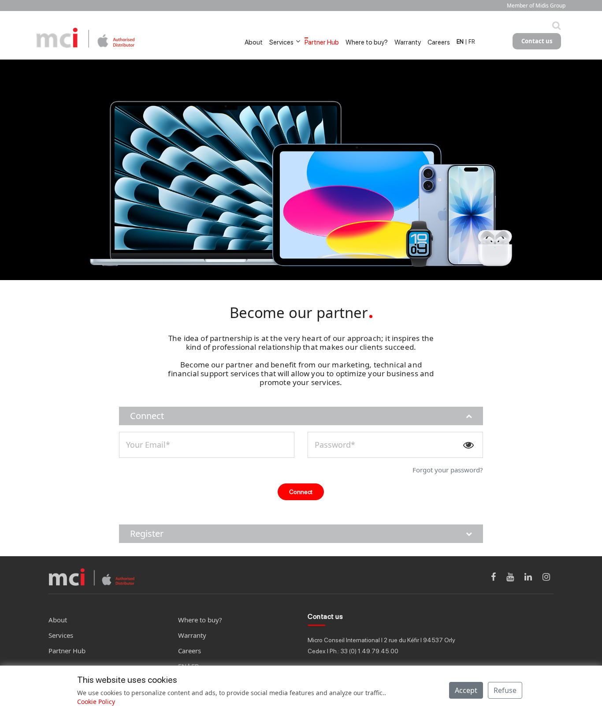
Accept (466, 690)
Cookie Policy (96, 701)
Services (281, 42)
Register (147, 533)
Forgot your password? (447, 469)
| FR (470, 41)
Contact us (536, 41)
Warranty (407, 42)
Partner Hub (322, 42)
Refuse (505, 690)
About (254, 42)
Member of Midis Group (536, 5)
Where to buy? (367, 42)
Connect (147, 416)
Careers (438, 42)
